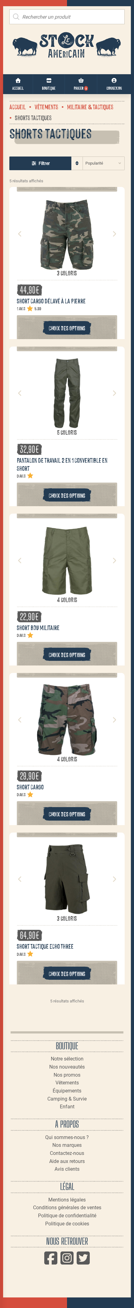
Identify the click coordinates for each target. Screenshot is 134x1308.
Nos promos (67, 1075)
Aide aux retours (67, 1161)
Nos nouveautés (67, 1067)
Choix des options (67, 328)
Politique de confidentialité (67, 1216)
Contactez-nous (67, 1153)
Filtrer (44, 163)
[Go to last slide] (20, 234)
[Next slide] (114, 234)
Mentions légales (67, 1200)
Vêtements (46, 106)
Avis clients (67, 1169)
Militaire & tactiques (90, 106)
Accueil (17, 106)
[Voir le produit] (67, 265)
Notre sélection (67, 1059)
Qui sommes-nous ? (67, 1137)
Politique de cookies (67, 1224)
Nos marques (67, 1145)
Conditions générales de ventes (67, 1207)
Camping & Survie (67, 1099)
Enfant (67, 1107)
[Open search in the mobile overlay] (67, 16)
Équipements (67, 1091)
